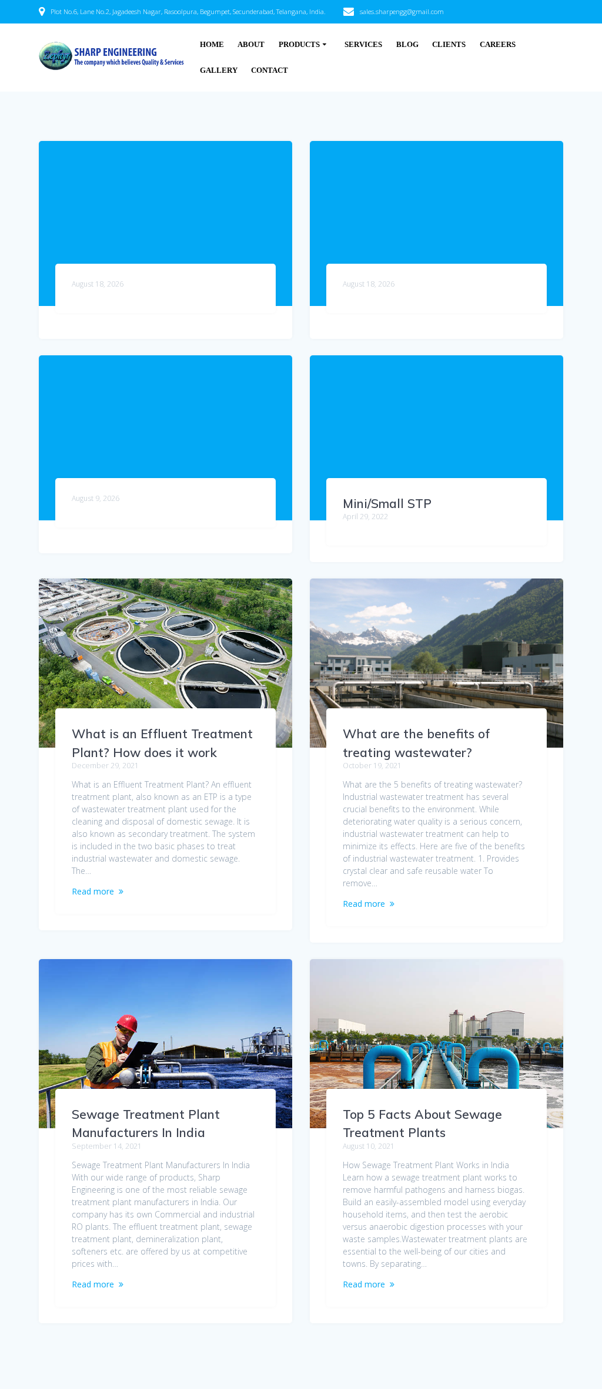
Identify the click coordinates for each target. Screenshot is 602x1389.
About (251, 45)
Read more (93, 891)
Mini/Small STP (387, 503)
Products (299, 45)
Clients (449, 45)
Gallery (219, 70)
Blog (407, 45)
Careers (498, 45)
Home (212, 45)
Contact (269, 70)
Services (363, 45)
